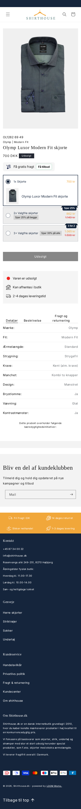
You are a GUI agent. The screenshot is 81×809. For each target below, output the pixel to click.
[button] (8, 14)
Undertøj (9, 639)
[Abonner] (71, 494)
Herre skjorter (12, 612)
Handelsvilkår (12, 665)
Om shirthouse (13, 700)
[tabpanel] (40, 377)
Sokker (8, 630)
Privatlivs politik (14, 673)
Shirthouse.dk (21, 786)
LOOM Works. (54, 786)
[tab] (12, 315)
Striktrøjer (10, 621)
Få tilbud (44, 166)
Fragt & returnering (16, 682)
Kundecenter (12, 691)
